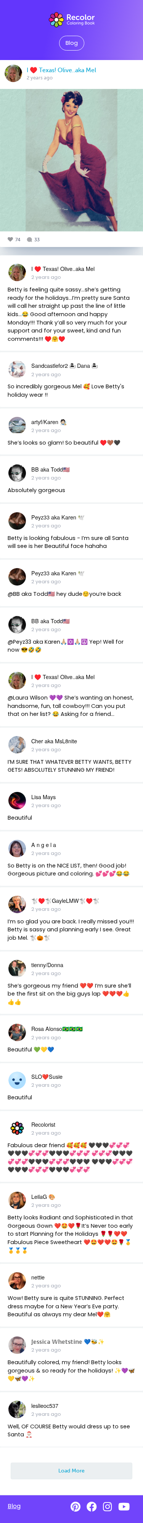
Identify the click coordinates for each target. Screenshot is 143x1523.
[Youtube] (124, 1507)
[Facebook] (92, 1507)
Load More (71, 1471)
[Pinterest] (75, 1507)
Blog (72, 43)
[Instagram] (107, 1507)
